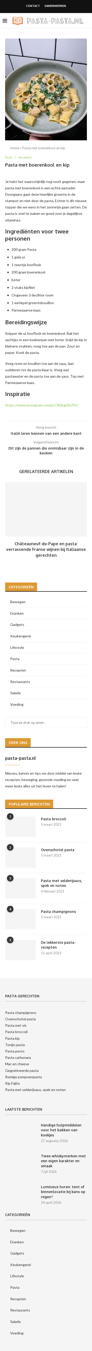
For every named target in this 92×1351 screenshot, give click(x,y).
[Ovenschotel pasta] (20, 857)
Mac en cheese (17, 1064)
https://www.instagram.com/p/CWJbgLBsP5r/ (41, 405)
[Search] (86, 35)
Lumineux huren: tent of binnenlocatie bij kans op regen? (63, 1192)
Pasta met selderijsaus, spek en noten (61, 883)
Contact (33, 6)
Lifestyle (17, 647)
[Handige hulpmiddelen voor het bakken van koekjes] (20, 1133)
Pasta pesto (15, 1051)
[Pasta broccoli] (20, 826)
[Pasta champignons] (20, 919)
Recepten (18, 670)
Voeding (17, 704)
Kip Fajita (12, 1083)
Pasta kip (12, 1038)
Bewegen (18, 602)
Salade (15, 693)
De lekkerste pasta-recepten (58, 945)
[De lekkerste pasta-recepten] (20, 950)
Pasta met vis (16, 1025)
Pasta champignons (58, 911)
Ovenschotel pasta (57, 850)
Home (14, 148)
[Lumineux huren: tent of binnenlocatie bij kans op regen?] (20, 1194)
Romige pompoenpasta (23, 1077)
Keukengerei (20, 636)
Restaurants (20, 681)
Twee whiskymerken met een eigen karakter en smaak (63, 1161)
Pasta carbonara (18, 1057)
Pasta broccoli (53, 819)
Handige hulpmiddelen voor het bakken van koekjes (61, 1130)
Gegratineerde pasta (22, 1070)
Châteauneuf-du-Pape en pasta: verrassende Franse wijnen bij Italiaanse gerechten (46, 549)
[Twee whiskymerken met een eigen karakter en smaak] (20, 1164)
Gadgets (17, 624)
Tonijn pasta (15, 1045)
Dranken (17, 613)
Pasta (14, 658)
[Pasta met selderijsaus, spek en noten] (20, 888)
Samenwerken (55, 6)
